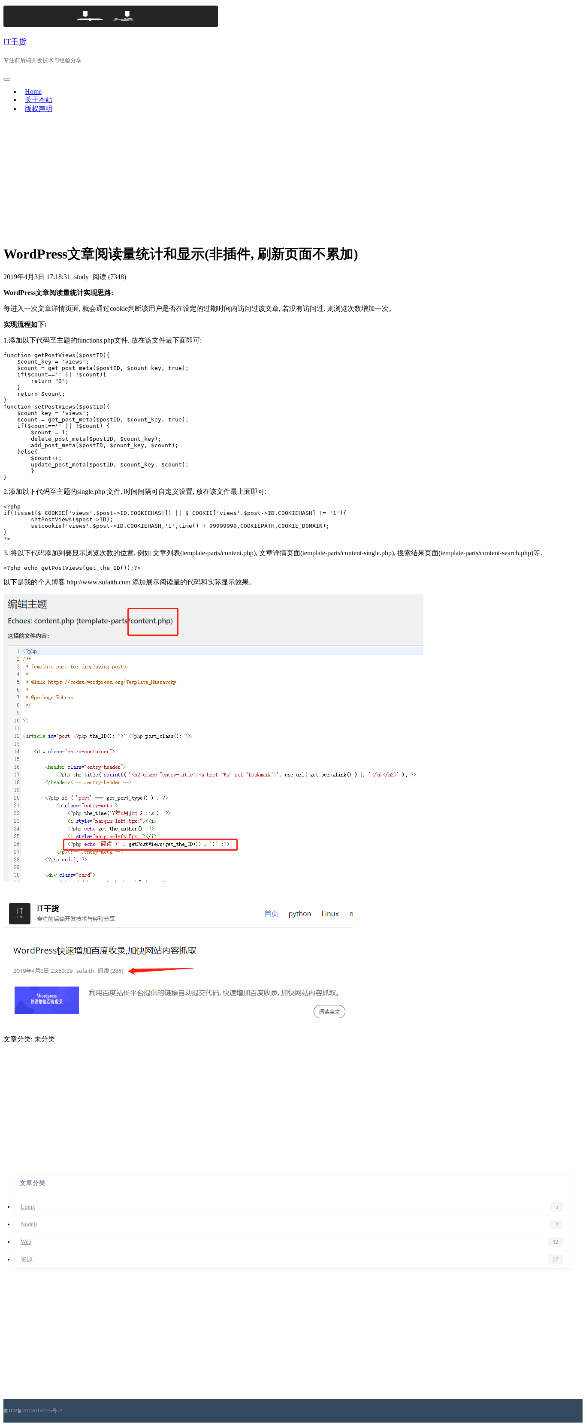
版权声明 (38, 108)
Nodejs (29, 1224)
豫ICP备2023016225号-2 (33, 1410)
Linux (28, 1206)
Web (26, 1242)
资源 (27, 1259)
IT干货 (14, 41)
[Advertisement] (293, 180)
